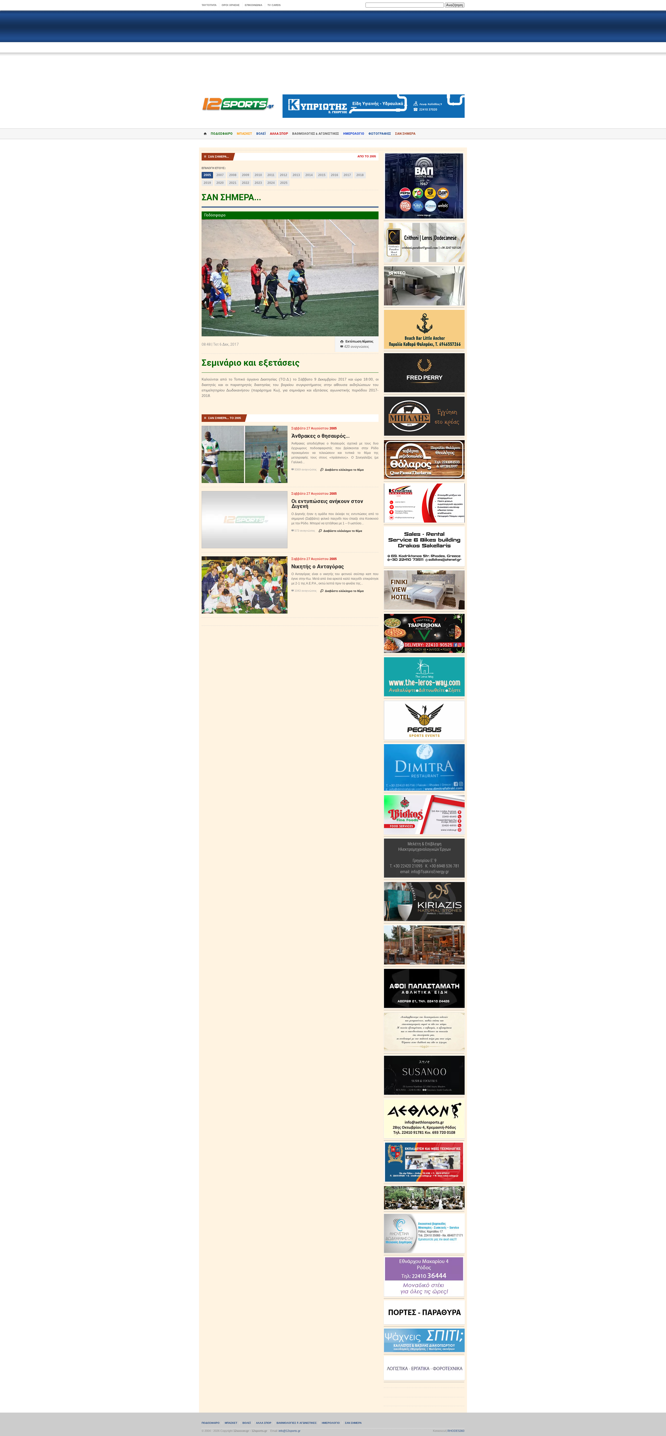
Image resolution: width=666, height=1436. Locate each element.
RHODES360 (455, 1430)
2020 (220, 183)
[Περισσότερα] (244, 430)
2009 (245, 175)
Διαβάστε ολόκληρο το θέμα (342, 470)
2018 (360, 175)
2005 (207, 175)
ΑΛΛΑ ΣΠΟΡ (279, 134)
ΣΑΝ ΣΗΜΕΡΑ (405, 134)
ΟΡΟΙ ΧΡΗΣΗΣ (231, 5)
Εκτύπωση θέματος (356, 341)
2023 (258, 183)
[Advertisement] (333, 52)
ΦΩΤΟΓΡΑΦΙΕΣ (379, 134)
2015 (321, 175)
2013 (296, 175)
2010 (258, 175)
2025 (283, 183)
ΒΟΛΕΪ (261, 134)
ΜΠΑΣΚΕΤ (244, 134)
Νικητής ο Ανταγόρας (317, 566)
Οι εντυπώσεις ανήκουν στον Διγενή (327, 504)
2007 (220, 175)
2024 (271, 183)
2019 (207, 183)
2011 (270, 175)
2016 (334, 175)
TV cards (274, 5)
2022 (245, 183)
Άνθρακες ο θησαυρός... (320, 436)
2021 (232, 183)
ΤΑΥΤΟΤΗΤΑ (209, 5)
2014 (309, 175)
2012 (283, 175)
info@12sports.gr (289, 1430)
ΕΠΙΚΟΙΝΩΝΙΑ (253, 5)
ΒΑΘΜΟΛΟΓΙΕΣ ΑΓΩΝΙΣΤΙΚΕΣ (297, 1422)
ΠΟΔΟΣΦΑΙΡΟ (222, 134)
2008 (232, 175)
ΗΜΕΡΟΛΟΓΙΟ (353, 134)
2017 (347, 175)
